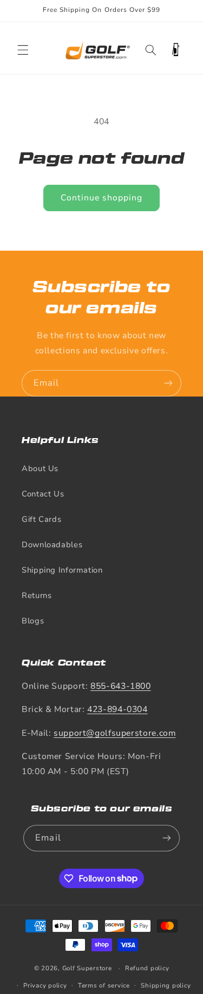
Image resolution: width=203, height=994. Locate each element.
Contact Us (43, 493)
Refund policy (147, 968)
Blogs (33, 620)
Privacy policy (45, 985)
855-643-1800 (120, 686)
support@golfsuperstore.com (114, 733)
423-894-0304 (117, 709)
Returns (36, 595)
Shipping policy (166, 985)
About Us (40, 468)
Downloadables (52, 544)
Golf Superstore (87, 968)
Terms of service (104, 985)
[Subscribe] (168, 383)
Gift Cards (41, 519)
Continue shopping (102, 198)
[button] (22, 49)
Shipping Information (62, 570)
